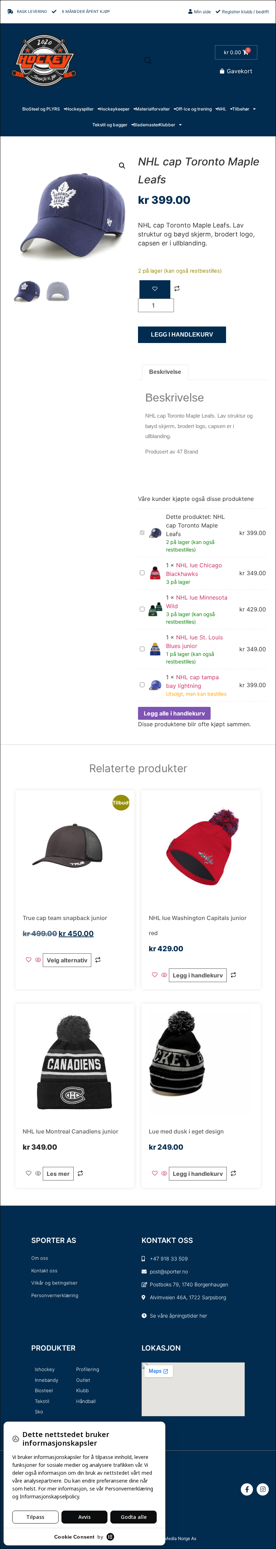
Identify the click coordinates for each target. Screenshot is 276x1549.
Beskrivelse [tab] (165, 372)
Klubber (167, 124)
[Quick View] (38, 960)
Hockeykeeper (115, 109)
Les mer (58, 1173)
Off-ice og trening (194, 109)
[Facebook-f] (247, 1489)
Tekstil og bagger (110, 124)
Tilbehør (240, 109)
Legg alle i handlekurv (174, 713)
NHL (221, 109)
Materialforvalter (152, 109)
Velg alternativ (67, 960)
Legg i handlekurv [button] (198, 975)
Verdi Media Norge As (174, 1538)
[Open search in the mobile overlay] (148, 60)
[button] (122, 165)
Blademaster (146, 124)
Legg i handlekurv (182, 335)
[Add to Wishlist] (154, 289)
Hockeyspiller (80, 109)
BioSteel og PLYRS (41, 109)
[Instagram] (263, 1489)
